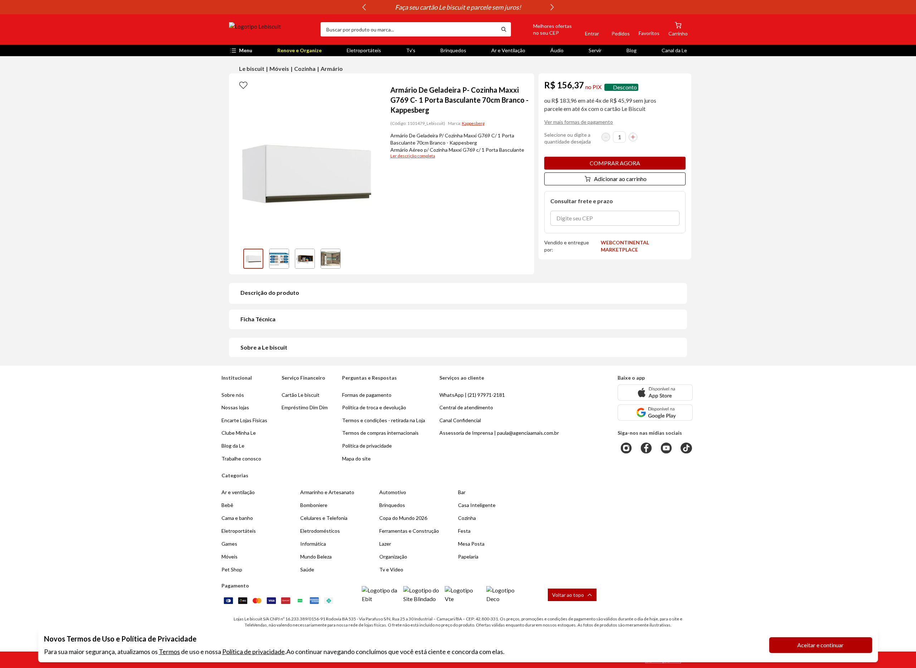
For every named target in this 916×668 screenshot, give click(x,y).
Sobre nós (232, 395)
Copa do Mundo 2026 (403, 518)
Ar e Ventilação (508, 50)
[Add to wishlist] (243, 85)
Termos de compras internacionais (380, 433)
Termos (169, 651)
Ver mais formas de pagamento (578, 122)
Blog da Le (232, 446)
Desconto (625, 87)
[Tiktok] (686, 448)
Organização (393, 557)
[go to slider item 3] (331, 259)
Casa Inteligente (477, 505)
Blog (632, 50)
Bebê (227, 505)
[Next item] (552, 7)
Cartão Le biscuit (301, 395)
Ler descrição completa (412, 156)
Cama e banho (237, 518)
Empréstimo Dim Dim (305, 407)
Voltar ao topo (568, 595)
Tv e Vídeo (391, 569)
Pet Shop (231, 569)
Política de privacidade (253, 651)
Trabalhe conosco (241, 458)
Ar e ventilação (238, 492)
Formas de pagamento (366, 395)
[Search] (504, 29)
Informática (313, 544)
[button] (544, 29)
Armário (332, 68)
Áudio (557, 50)
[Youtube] (666, 448)
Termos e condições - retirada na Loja (383, 420)
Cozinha (305, 68)
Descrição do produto (269, 292)
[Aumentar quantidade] (633, 137)
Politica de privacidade (367, 446)
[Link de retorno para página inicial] (272, 29)
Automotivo (392, 492)
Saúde (307, 569)
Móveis (279, 68)
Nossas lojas (235, 407)
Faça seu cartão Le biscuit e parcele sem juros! (458, 7)
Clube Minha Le (238, 433)
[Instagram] (626, 448)
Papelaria (468, 557)
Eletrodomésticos (320, 531)
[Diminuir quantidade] (605, 137)
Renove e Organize (299, 50)
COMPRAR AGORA (615, 163)
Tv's (410, 50)
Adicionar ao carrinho (620, 178)
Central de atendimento (466, 407)
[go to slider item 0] (253, 259)
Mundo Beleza (316, 557)
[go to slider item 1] (279, 259)
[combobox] (409, 29)
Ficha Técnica (258, 319)
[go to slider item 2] (305, 259)
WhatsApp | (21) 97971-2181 (472, 395)
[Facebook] (646, 448)
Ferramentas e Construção (409, 531)
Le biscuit (251, 68)
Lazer (385, 544)
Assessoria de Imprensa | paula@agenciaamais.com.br (499, 433)
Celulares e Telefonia (323, 518)
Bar (462, 492)
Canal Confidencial (460, 420)
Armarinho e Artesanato (327, 492)
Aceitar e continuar (820, 645)
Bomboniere (313, 505)
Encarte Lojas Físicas (244, 420)
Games (229, 544)
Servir (595, 50)
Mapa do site (356, 458)
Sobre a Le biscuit (263, 347)
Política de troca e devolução (374, 407)
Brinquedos (453, 50)
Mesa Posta (471, 544)
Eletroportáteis (364, 50)
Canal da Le (674, 50)
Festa (464, 531)
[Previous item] (364, 7)
